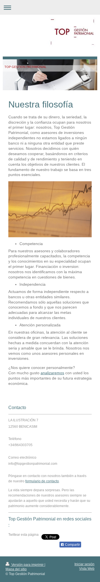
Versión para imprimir (27, 565)
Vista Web (86, 569)
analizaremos (52, 373)
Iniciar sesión (84, 564)
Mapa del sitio (16, 569)
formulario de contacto (42, 481)
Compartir (72, 545)
